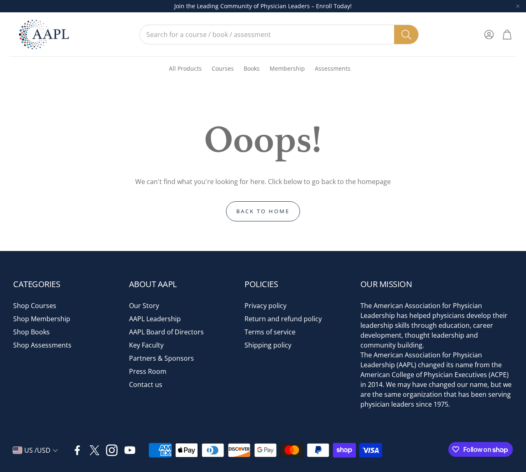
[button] (279, 34)
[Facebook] (77, 450)
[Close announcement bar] (518, 6)
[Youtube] (130, 450)
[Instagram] (112, 450)
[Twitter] (94, 450)
